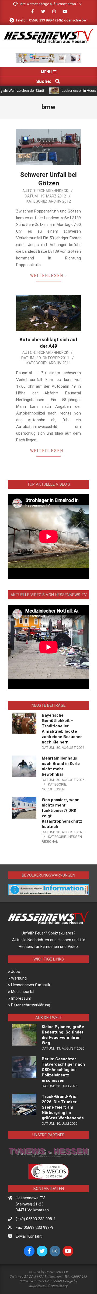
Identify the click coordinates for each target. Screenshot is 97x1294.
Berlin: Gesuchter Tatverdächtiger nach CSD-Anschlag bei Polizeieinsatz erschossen (63, 1070)
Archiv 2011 (59, 363)
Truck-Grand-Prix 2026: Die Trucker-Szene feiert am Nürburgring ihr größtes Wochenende (63, 1107)
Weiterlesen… (48, 275)
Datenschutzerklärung (30, 1005)
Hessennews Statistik (30, 985)
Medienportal (22, 991)
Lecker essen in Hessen (69, 91)
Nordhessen (53, 789)
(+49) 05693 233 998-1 (36, 1218)
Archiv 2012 (59, 201)
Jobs (15, 971)
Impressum (21, 998)
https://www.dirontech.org (48, 1285)
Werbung (19, 978)
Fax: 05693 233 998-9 (34, 1227)
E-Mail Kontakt (29, 1236)
